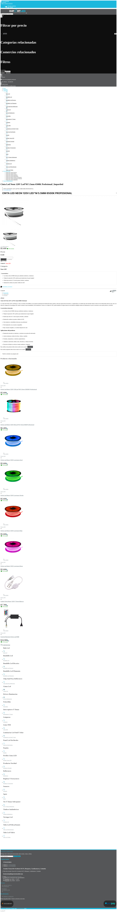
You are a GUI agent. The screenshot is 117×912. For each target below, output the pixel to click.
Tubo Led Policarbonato (11, 166)
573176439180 (5, 1)
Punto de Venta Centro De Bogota (14, 177)
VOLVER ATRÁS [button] (8, 190)
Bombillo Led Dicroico (11, 100)
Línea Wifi (8, 125)
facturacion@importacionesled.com (13, 876)
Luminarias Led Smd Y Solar (12, 128)
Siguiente (8, 72)
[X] (115, 290)
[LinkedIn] (114, 290)
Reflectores (8, 144)
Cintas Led (8, 109)
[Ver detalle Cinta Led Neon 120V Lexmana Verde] (6, 499)
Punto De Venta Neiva (11, 173)
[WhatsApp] (113, 290)
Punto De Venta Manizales (12, 176)
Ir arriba (2, 910)
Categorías (5, 90)
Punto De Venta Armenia (11, 174)
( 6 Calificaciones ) (5, 246)
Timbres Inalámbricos (10, 160)
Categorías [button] (6, 645)
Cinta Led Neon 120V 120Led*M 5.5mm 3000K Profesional (19, 389)
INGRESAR (6, 886)
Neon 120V (8, 263)
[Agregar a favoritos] (1, 422)
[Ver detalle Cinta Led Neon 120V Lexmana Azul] (6, 463)
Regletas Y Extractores (11, 147)
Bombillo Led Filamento (11, 103)
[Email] (112, 291)
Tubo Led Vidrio (9, 170)
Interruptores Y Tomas (10, 119)
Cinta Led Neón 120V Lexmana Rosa (12, 566)
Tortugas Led (9, 163)
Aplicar (5, 33)
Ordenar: (2, 71)
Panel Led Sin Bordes (10, 132)
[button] (11, 7)
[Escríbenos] (4, 910)
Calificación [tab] (5, 294)
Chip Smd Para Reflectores (12, 106)
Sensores (8, 151)
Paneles (7, 135)
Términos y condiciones (8, 896)
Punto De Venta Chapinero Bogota (14, 178)
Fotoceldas (8, 116)
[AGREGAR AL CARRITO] (3, 382)
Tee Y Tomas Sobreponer (11, 157)
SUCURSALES (6, 171)
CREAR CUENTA (7, 885)
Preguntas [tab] (5, 295)
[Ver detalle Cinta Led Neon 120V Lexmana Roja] (6, 534)
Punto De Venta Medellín (12, 179)
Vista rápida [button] (5, 383)
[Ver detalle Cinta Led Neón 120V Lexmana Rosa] (6, 569)
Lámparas (8, 122)
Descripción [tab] (5, 293)
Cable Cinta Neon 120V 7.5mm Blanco (12, 601)
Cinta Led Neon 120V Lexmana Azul (12, 460)
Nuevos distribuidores (8, 181)
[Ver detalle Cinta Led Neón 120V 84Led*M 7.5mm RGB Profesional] (6, 428)
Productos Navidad (10, 141)
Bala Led (8, 93)
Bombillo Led (9, 97)
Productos (5, 89)
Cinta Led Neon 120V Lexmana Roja (11, 531)
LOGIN (30, 346)
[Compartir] (112, 290)
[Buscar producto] (13, 14)
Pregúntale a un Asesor (7, 286)
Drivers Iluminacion (10, 112)
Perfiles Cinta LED (10, 138)
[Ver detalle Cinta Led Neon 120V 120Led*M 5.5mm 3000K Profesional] (6, 393)
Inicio (4, 88)
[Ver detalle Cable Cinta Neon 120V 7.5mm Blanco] (6, 605)
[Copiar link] (113, 291)
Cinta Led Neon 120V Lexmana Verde (12, 495)
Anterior (2, 72)
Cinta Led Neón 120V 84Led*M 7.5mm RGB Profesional (17, 425)
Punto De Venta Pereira (11, 172)
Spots (7, 154)
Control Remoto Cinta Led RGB (10, 637)
